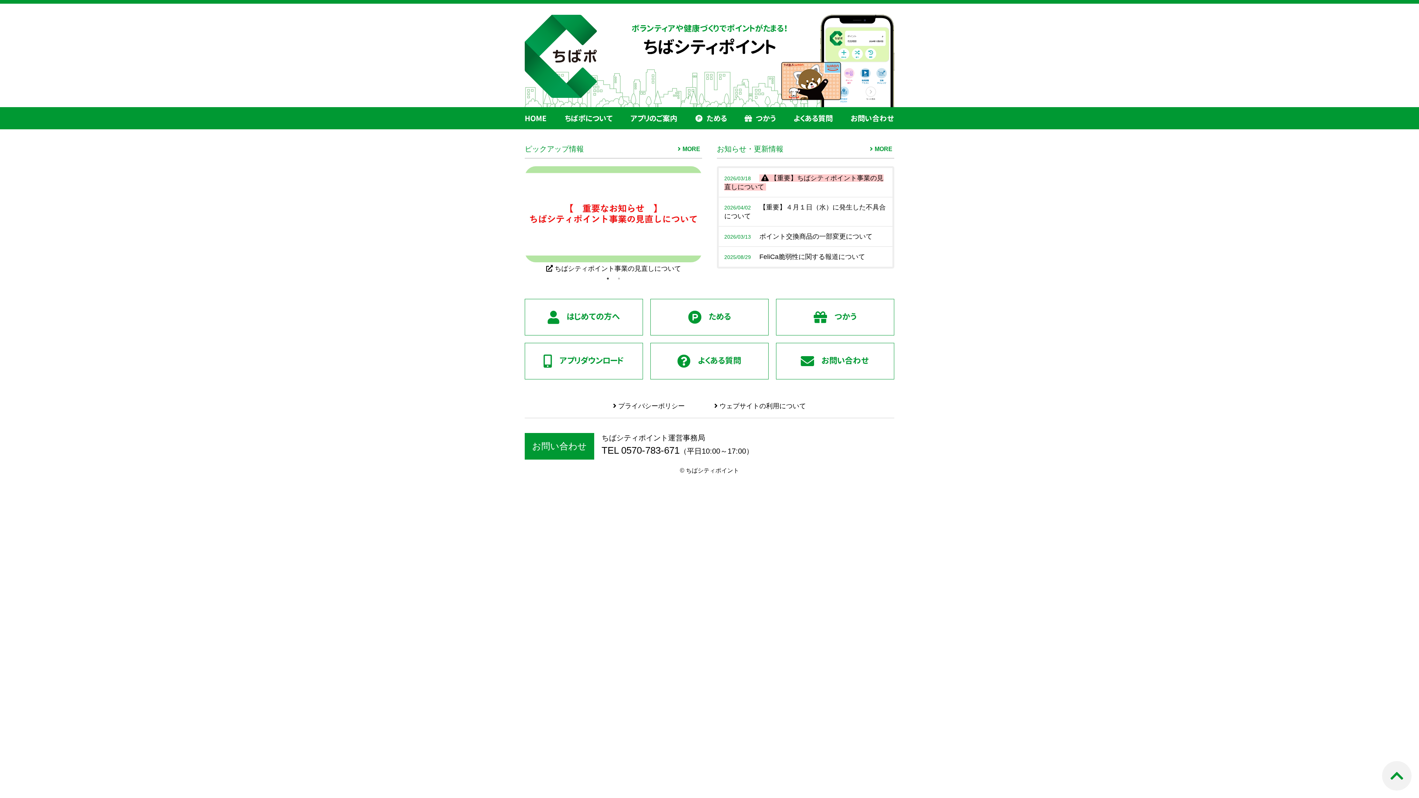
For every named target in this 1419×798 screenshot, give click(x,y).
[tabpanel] (613, 219)
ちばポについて (589, 118)
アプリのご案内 (653, 118)
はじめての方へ (593, 316)
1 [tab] (608, 278)
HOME (536, 118)
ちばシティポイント (709, 47)
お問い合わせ (872, 118)
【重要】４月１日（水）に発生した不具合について (805, 212)
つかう (766, 118)
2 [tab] (619, 278)
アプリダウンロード (591, 360)
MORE (691, 149)
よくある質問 (813, 118)
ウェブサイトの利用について (762, 406)
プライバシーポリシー (650, 406)
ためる (717, 118)
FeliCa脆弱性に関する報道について (794, 256)
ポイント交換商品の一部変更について (798, 236)
